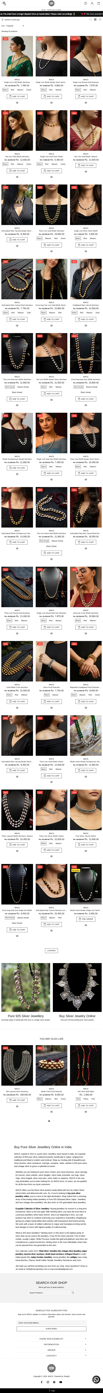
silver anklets (31, 1175)
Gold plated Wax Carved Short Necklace (17, 305)
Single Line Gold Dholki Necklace (17, 82)
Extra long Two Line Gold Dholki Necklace (51, 305)
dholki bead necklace (54, 1254)
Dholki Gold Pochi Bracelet (51, 1091)
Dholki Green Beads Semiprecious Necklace (86, 762)
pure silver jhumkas (65, 1172)
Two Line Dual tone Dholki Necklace (17, 379)
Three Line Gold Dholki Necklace (51, 231)
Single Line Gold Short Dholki (51, 157)
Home (43, 10)
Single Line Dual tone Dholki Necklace (51, 459)
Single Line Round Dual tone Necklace (51, 613)
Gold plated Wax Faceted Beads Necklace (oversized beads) (17, 231)
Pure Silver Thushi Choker (86, 836)
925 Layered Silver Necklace (17, 1091)
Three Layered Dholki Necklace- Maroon (17, 836)
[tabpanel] (17, 1079)
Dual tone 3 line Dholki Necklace (85, 613)
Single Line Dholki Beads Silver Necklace (51, 82)
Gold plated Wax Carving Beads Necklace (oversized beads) (17, 762)
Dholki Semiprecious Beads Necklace (17, 459)
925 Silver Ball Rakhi (86, 1091)
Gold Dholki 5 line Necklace (17, 687)
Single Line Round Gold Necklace (86, 82)
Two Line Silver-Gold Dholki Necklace (51, 533)
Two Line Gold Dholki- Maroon (85, 157)
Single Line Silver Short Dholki (86, 231)
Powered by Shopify (62, 1376)
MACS (51, 3)
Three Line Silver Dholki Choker (51, 836)
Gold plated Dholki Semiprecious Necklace (17, 533)
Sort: (3, 26)
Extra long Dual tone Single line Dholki (17, 910)
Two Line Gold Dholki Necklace (17, 157)
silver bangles (44, 1175)
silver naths (53, 1178)
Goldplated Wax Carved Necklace (86, 305)
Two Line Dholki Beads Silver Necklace (51, 379)
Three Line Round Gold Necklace (17, 613)
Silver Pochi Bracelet (51, 687)
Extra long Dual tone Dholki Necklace (85, 379)
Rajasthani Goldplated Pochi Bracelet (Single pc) (86, 687)
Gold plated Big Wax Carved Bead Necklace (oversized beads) (86, 533)
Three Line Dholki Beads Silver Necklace (86, 459)
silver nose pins (40, 1178)
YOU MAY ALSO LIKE (51, 1039)
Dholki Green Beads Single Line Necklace (86, 910)
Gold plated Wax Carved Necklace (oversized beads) (51, 910)
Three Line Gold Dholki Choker (51, 762)
